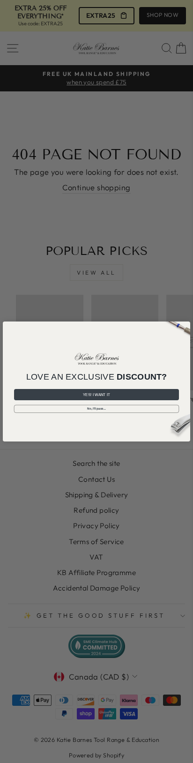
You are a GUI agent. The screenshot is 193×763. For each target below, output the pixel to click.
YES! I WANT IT (96, 395)
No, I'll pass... (96, 409)
